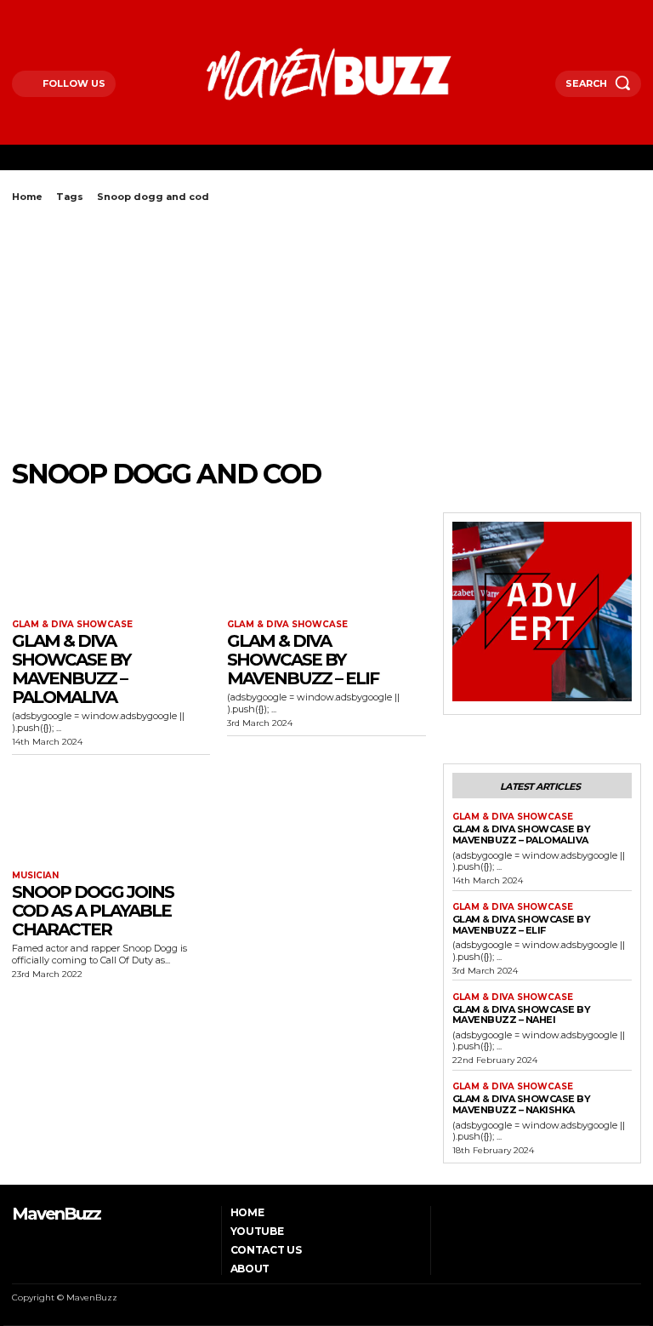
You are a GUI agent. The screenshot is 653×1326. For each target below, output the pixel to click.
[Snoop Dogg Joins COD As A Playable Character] (111, 813)
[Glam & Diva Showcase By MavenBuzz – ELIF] (326, 562)
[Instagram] (37, 11)
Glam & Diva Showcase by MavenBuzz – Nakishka (521, 1104)
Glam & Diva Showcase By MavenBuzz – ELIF (302, 660)
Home (27, 197)
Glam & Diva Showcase (72, 625)
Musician (35, 876)
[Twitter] (60, 11)
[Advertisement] (326, 330)
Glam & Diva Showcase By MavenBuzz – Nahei (521, 1014)
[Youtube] (81, 11)
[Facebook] (16, 11)
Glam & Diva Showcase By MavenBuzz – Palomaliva (71, 669)
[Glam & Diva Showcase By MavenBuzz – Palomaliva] (111, 562)
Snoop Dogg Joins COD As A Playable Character (92, 911)
